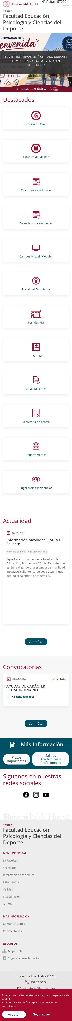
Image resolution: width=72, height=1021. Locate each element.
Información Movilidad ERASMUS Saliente (34, 542)
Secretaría (10, 868)
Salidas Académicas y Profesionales (50, 759)
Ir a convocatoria (22, 697)
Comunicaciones (14, 924)
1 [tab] (33, 89)
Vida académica (16, 551)
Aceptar (14, 1014)
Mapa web (15, 951)
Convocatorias (12, 931)
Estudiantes (11, 882)
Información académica (18, 875)
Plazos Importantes (16, 759)
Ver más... (36, 642)
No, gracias (41, 1014)
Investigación (12, 896)
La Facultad (10, 860)
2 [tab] (39, 89)
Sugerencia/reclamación (24, 958)
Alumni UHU (11, 904)
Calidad (8, 889)
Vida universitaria (37, 551)
